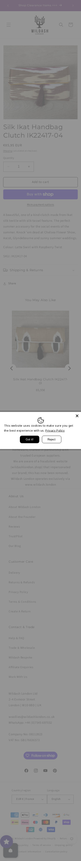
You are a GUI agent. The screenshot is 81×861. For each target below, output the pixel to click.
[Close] (77, 416)
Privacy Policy (55, 430)
